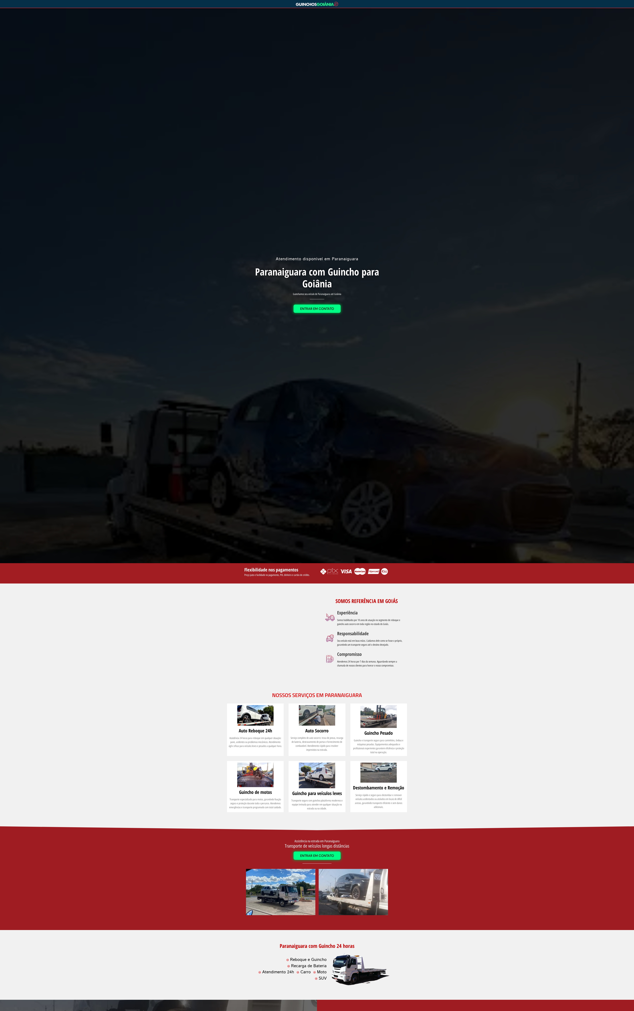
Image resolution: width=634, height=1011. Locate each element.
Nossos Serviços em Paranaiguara (317, 695)
